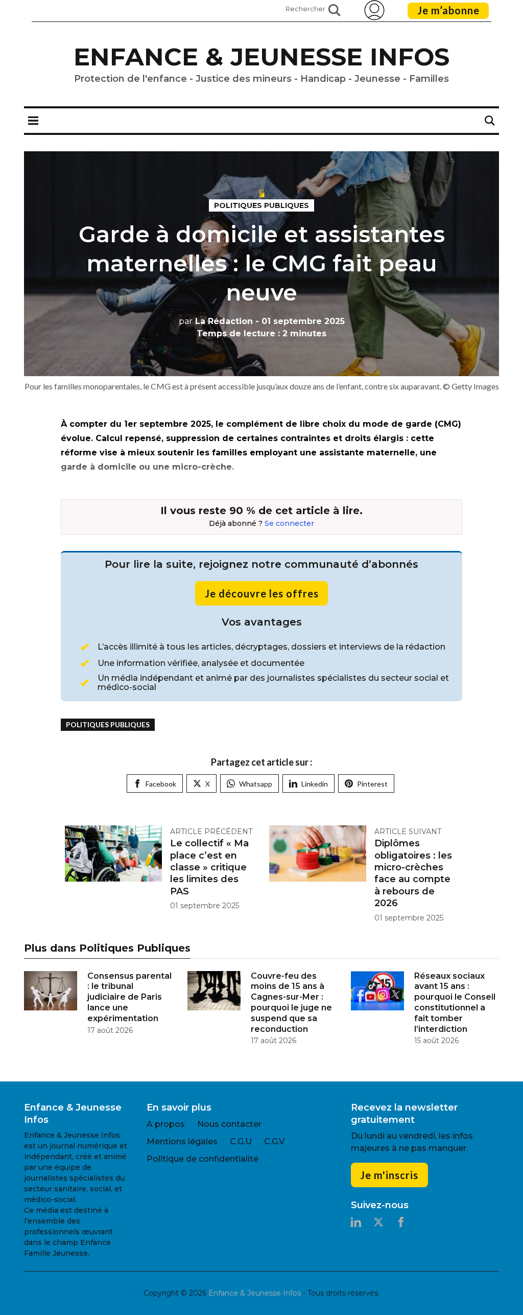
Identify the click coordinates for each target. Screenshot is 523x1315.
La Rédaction (216, 321)
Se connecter (289, 523)
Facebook (161, 783)
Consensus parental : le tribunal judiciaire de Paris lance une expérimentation (129, 997)
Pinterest (372, 783)
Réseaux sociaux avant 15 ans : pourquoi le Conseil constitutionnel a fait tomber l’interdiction (454, 1002)
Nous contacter (229, 1124)
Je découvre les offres (262, 593)
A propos (166, 1124)
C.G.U (241, 1141)
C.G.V (274, 1141)
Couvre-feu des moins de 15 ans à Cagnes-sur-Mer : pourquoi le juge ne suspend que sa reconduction (291, 1002)
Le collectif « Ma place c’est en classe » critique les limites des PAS (209, 867)
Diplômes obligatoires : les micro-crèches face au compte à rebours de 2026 (413, 873)
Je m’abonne (448, 10)
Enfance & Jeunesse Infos (261, 57)
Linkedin (314, 783)
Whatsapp (255, 783)
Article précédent (211, 831)
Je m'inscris (389, 1175)
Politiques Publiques (261, 205)
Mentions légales (182, 1141)
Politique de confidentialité (202, 1159)
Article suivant (407, 831)
